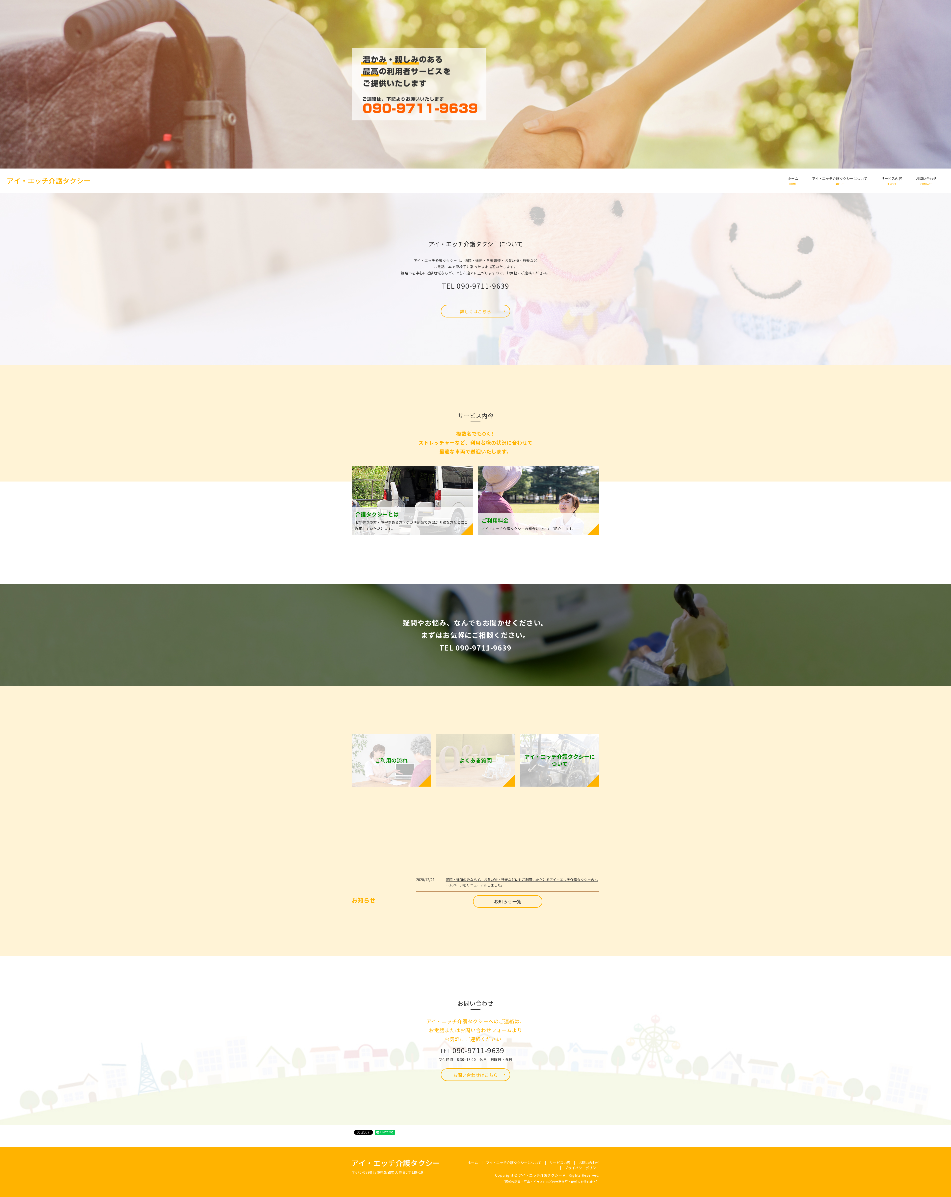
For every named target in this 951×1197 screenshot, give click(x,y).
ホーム (793, 181)
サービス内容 (891, 181)
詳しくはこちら (475, 311)
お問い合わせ (926, 181)
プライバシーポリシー (582, 1167)
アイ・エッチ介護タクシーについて (839, 181)
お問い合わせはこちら (475, 1075)
